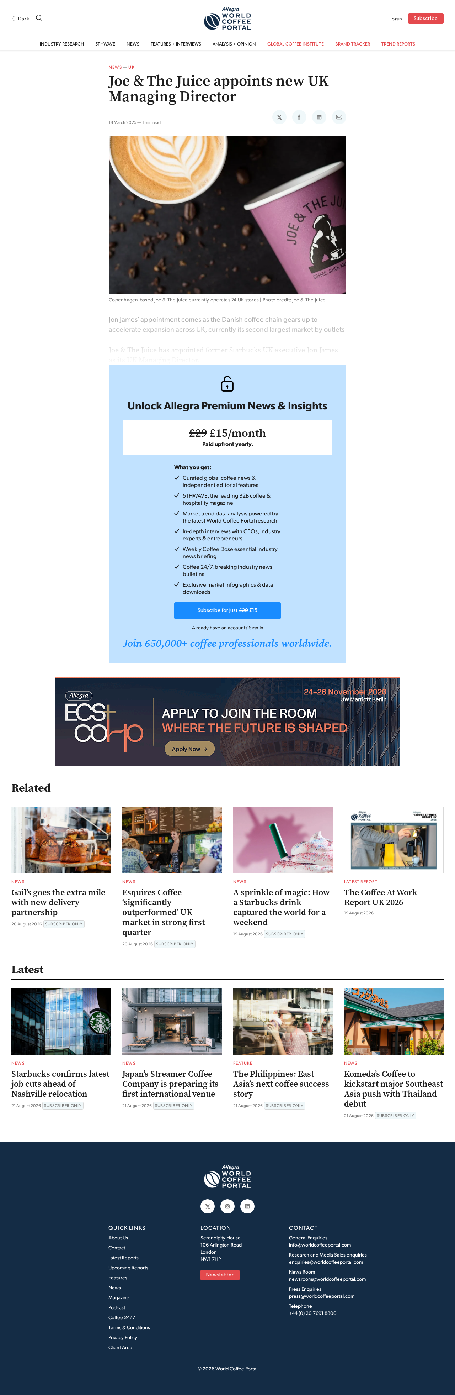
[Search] (39, 18)
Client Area (120, 1347)
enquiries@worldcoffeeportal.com (326, 1262)
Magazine (118, 1297)
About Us (118, 1237)
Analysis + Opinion (234, 44)
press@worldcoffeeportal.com (321, 1296)
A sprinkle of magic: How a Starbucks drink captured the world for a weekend (281, 907)
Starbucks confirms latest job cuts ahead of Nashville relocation (60, 1084)
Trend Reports (398, 44)
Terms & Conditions (129, 1327)
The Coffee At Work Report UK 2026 (380, 897)
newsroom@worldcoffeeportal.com (327, 1279)
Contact (116, 1247)
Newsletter (220, 1275)
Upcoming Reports (128, 1267)
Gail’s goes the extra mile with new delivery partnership (58, 902)
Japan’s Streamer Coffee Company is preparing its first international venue (170, 1084)
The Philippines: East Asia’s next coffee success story (281, 1084)
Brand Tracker (352, 44)
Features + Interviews (176, 44)
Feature (242, 1063)
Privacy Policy (122, 1337)
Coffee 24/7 (121, 1317)
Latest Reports (123, 1257)
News (133, 44)
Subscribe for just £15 (227, 610)
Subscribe (426, 18)
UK (131, 67)
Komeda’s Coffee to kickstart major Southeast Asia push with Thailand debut (393, 1089)
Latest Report (361, 881)
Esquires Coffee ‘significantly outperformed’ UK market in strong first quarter (163, 912)
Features (117, 1277)
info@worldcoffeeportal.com (320, 1245)
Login (395, 18)
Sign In (256, 627)
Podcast (116, 1307)
